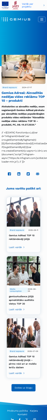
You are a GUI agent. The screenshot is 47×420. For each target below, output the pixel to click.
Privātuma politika (17, 410)
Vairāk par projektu (27, 5)
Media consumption (16, 290)
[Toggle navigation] (41, 19)
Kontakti (22, 414)
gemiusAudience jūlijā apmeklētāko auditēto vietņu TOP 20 (21, 300)
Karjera (34, 410)
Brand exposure (10, 87)
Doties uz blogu (24, 387)
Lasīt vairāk (15, 247)
